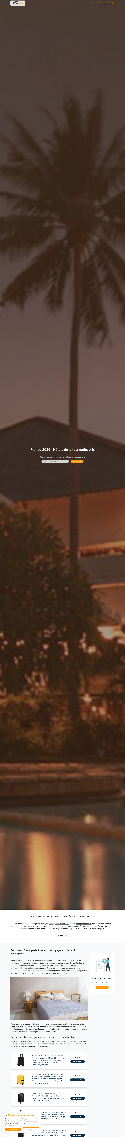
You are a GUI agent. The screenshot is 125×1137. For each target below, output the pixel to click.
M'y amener (77, 461)
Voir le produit (77, 1061)
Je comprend (13, 1129)
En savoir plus (9, 1125)
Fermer (31, 1129)
